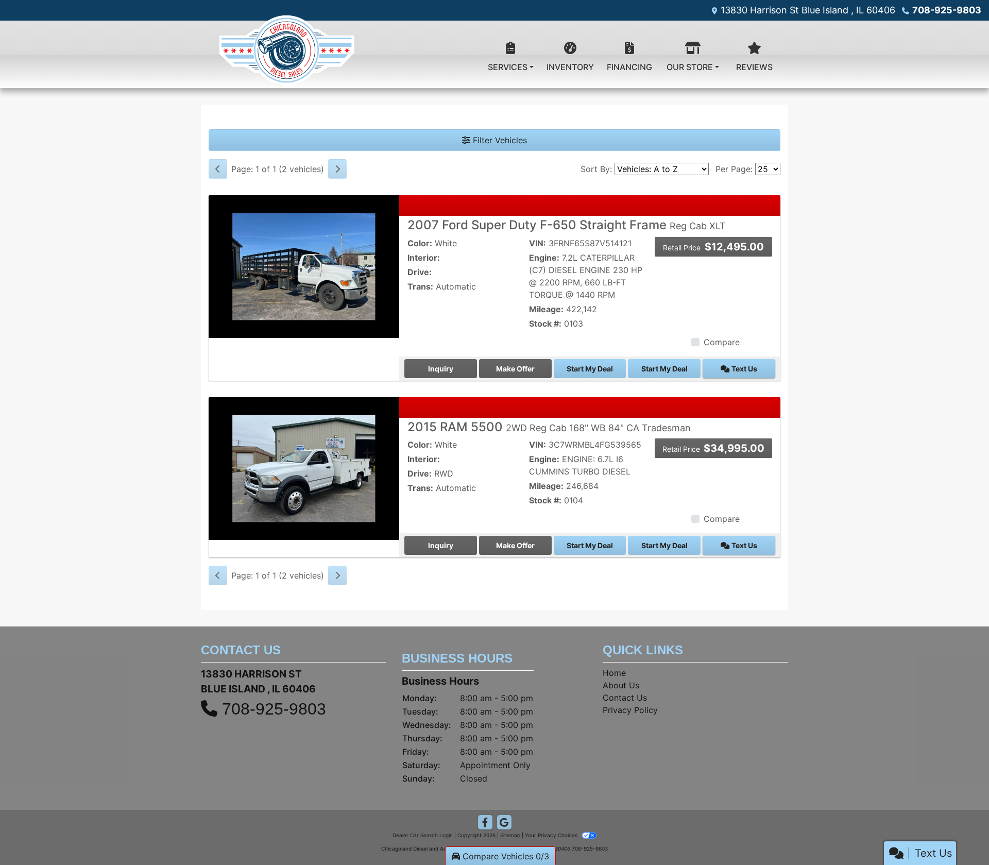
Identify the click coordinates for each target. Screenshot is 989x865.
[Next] (337, 169)
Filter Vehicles (498, 140)
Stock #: (545, 323)
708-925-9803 (946, 10)
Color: (419, 243)
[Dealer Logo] (286, 54)
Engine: (544, 257)
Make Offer (515, 368)
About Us (621, 685)
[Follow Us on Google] (504, 822)
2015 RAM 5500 (549, 426)
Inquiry (440, 368)
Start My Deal (590, 368)
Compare (722, 342)
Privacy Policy (630, 710)
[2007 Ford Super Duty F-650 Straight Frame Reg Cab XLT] (304, 266)
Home (614, 673)
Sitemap (510, 835)
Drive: (419, 272)
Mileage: (546, 309)
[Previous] (218, 169)
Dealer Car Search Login (423, 835)
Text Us (743, 368)
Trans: (420, 286)
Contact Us (625, 697)
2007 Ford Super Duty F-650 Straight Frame (566, 224)
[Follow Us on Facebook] (485, 822)
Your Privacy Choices (552, 835)
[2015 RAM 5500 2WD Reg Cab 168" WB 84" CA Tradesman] (304, 468)
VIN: (537, 243)
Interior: (423, 257)
